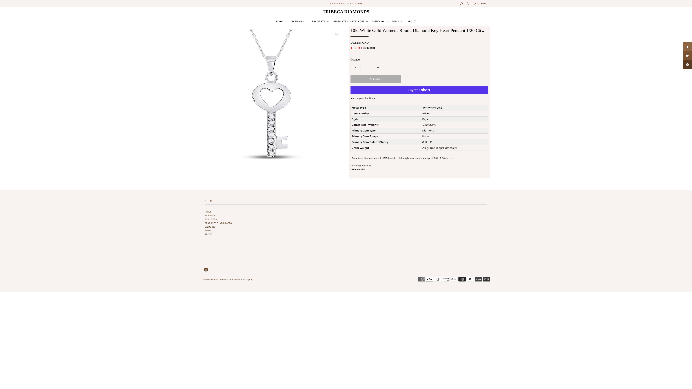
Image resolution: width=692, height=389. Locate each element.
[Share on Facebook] (687, 46)
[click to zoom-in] (336, 35)
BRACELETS (319, 21)
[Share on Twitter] (687, 55)
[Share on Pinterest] (687, 64)
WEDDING (378, 21)
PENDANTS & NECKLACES (349, 21)
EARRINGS (298, 21)
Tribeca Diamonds (346, 11)
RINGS (280, 21)
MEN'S (396, 21)
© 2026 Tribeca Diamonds (216, 279)
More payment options (363, 98)
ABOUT (411, 21)
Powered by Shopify (242, 279)
